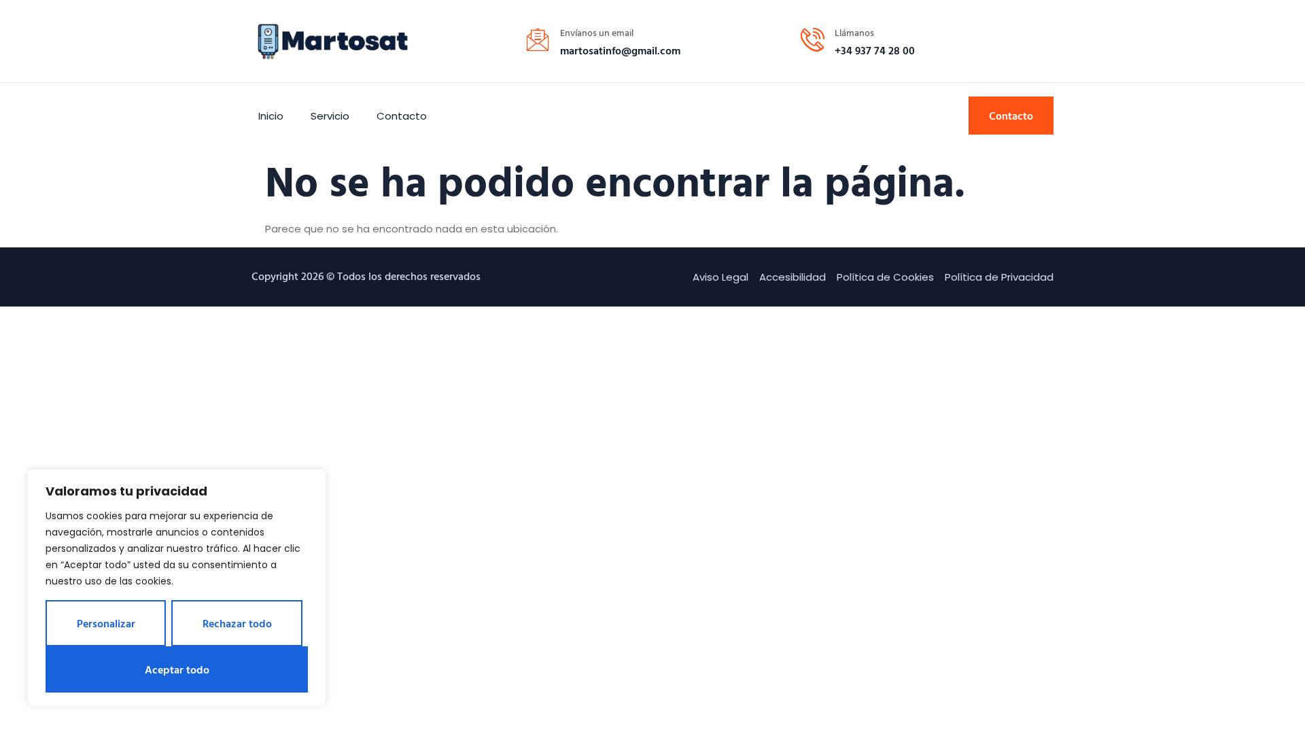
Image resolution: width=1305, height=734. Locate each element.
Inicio (270, 116)
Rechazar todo (237, 623)
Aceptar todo (177, 669)
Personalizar (106, 623)
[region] (176, 588)
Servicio (330, 116)
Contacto (402, 116)
